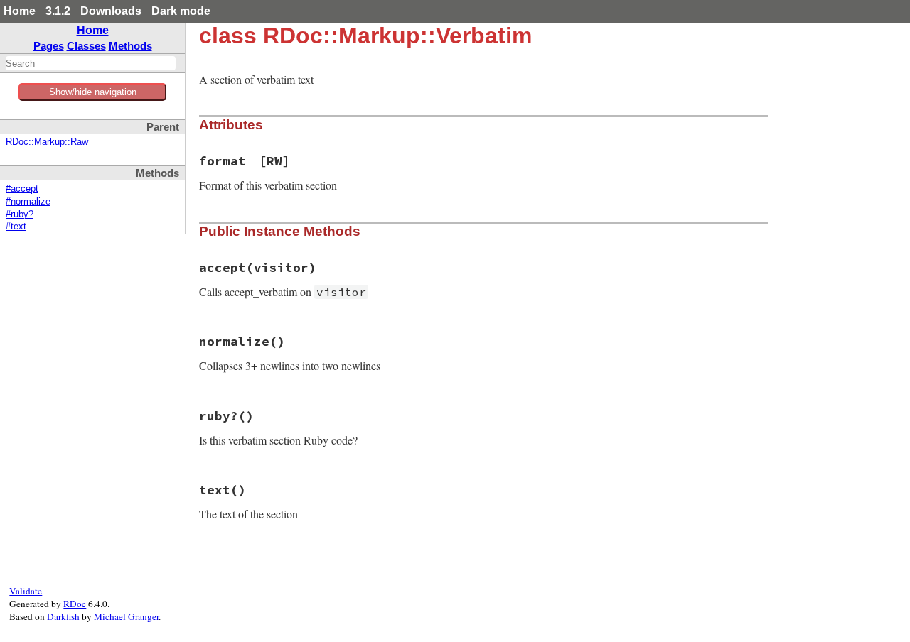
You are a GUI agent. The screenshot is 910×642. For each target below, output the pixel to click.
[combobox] (91, 63)
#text (16, 227)
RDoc (74, 603)
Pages (48, 46)
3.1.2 (58, 11)
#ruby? (19, 214)
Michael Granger (126, 616)
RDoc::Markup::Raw (47, 142)
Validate (25, 590)
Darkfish (63, 616)
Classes (86, 46)
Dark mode (180, 11)
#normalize (28, 202)
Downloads (110, 11)
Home (20, 11)
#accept (22, 189)
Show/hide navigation (92, 92)
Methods (130, 46)
